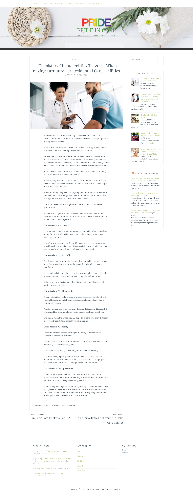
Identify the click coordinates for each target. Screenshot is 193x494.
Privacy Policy (95, 3)
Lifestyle (80, 466)
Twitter (124, 450)
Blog (68, 3)
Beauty (79, 451)
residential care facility (89, 297)
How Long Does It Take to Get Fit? (49, 416)
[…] (151, 88)
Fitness (80, 456)
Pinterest (125, 452)
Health (76, 59)
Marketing (81, 471)
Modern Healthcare (147, 173)
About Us (47, 3)
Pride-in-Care (59, 406)
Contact (80, 3)
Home (37, 3)
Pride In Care (96, 30)
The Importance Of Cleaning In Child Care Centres (100, 418)
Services (59, 3)
